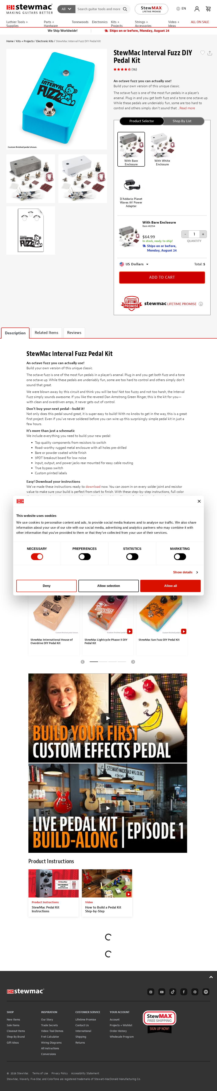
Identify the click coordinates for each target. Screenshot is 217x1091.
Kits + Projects (25, 41)
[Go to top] (211, 977)
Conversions (48, 1054)
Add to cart (162, 277)
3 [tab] (112, 662)
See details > (201, 303)
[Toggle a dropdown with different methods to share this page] (209, 53)
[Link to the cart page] (208, 8)
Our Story (47, 1019)
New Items (13, 1019)
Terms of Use (40, 1073)
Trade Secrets (49, 1025)
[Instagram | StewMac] (150, 992)
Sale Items (13, 1025)
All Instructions (50, 1048)
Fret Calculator (50, 1036)
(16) (134, 69)
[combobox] (94, 9)
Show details (182, 572)
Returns (80, 1042)
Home (10, 41)
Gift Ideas (13, 1042)
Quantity (194, 241)
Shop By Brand (16, 1036)
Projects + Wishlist (121, 1025)
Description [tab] (15, 333)
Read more (187, 108)
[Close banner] (199, 501)
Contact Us (82, 1025)
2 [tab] (103, 662)
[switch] (85, 556)
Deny (46, 586)
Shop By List (182, 121)
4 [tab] (122, 662)
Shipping (80, 1036)
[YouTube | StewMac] (161, 992)
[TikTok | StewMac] (172, 992)
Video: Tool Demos (52, 1031)
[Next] (133, 662)
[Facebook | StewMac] (183, 992)
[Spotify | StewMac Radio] (205, 992)
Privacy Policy (59, 1073)
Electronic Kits (44, 41)
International (83, 1031)
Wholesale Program (122, 1036)
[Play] (108, 718)
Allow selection (108, 586)
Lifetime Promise (85, 1019)
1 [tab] (94, 662)
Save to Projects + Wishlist (202, 53)
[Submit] (125, 9)
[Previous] (83, 662)
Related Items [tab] (46, 332)
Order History (118, 1031)
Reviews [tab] (74, 332)
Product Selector (141, 121)
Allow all (170, 586)
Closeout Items (16, 1031)
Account (115, 1019)
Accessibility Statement (85, 1073)
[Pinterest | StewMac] (194, 992)
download (93, 487)
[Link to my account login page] (197, 8)
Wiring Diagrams (51, 1042)
